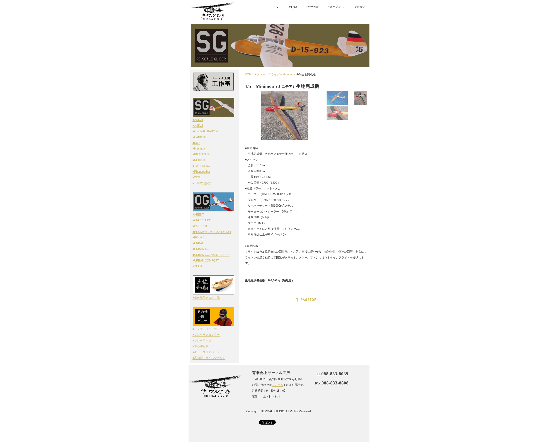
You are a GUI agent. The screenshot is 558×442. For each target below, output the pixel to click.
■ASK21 (197, 119)
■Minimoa (198, 148)
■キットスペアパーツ (206, 352)
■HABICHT (199, 137)
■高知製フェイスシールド (208, 357)
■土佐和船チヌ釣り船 (206, 297)
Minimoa (289, 74)
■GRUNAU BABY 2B (205, 131)
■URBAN (198, 243)
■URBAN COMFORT (205, 260)
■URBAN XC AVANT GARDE (211, 255)
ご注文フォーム (336, 6)
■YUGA (197, 266)
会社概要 (359, 6)
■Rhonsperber (201, 171)
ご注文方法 (312, 6)
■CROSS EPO (201, 220)
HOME (276, 6)
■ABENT (198, 214)
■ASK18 (197, 125)
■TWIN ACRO (201, 166)
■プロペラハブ (201, 340)
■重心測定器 (200, 346)
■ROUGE (198, 237)
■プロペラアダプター (206, 334)
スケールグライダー (269, 74)
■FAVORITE (200, 226)
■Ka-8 (196, 142)
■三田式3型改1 (201, 183)
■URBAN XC (200, 249)
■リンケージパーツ (204, 329)
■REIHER (198, 160)
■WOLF (197, 177)
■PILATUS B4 (201, 154)
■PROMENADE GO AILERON (211, 231)
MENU (293, 6)
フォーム (277, 384)
